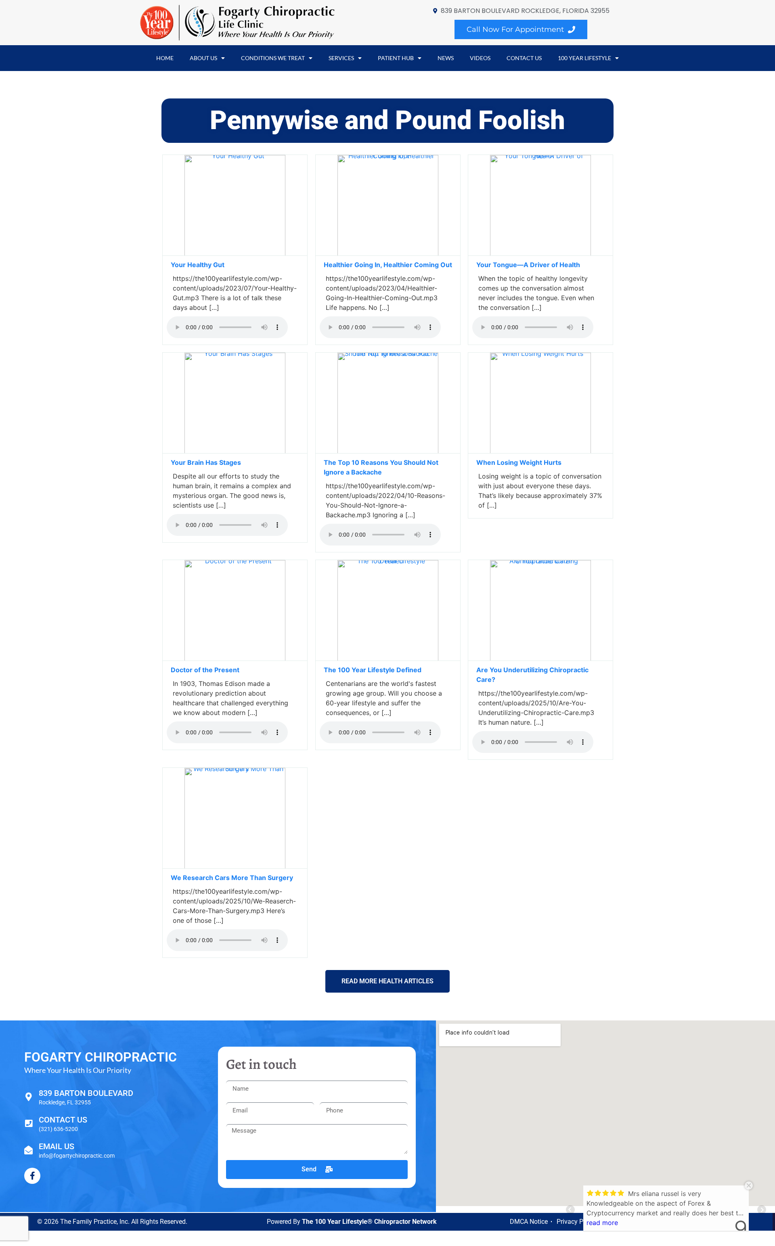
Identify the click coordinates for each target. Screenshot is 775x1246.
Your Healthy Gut (197, 265)
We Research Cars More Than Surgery (233, 878)
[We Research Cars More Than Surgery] (234, 866)
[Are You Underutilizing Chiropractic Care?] (540, 658)
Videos (480, 57)
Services (341, 57)
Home (165, 57)
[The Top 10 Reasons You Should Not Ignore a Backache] (387, 451)
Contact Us (524, 57)
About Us (203, 57)
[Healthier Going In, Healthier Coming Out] (387, 253)
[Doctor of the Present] (234, 658)
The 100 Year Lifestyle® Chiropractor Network (369, 1221)
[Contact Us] (28, 1123)
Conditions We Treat (273, 57)
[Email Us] (28, 1150)
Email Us (56, 1146)
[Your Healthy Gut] (234, 253)
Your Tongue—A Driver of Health (528, 265)
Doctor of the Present (205, 670)
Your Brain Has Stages (206, 462)
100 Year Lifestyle (584, 57)
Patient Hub (396, 57)
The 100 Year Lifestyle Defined (372, 670)
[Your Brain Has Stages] (234, 451)
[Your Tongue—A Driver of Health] (540, 253)
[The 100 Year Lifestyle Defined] (387, 658)
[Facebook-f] (32, 1176)
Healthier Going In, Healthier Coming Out (388, 265)
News (446, 57)
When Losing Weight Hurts (519, 462)
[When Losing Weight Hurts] (540, 451)
